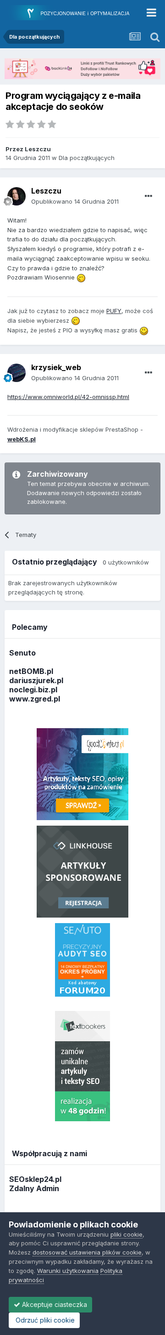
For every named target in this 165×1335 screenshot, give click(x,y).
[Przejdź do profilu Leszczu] (16, 196)
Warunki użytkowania (68, 1270)
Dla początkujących (87, 157)
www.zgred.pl (34, 698)
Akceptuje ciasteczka (53, 1304)
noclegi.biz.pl (33, 689)
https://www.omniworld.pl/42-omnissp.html (68, 396)
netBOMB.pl (31, 671)
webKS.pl (21, 439)
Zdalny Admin (34, 1188)
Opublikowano (75, 201)
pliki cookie (126, 1234)
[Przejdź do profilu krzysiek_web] (16, 373)
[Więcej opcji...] (148, 196)
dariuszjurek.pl (36, 680)
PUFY (113, 310)
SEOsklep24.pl (35, 1179)
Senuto (22, 652)
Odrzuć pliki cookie (44, 1320)
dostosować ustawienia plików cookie (87, 1252)
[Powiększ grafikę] (81, 277)
